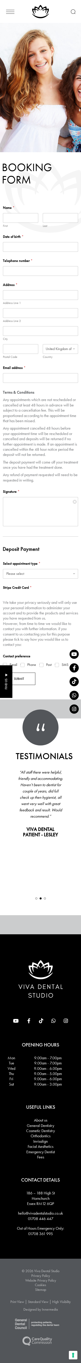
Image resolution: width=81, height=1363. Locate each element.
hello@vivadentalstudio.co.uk (40, 1213)
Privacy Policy (40, 1276)
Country (47, 357)
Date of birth (13, 236)
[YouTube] (74, 654)
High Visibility (61, 1301)
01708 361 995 (40, 1233)
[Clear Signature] (75, 500)
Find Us (6, 684)
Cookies (40, 1285)
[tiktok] (74, 681)
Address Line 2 (12, 321)
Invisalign (40, 1141)
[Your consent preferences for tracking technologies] (73, 1355)
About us (40, 1120)
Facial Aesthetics (40, 1146)
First (5, 226)
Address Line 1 (12, 303)
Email (13, 664)
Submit (19, 679)
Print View (17, 1301)
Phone (31, 664)
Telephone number (18, 261)
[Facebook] (74, 667)
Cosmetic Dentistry (40, 1130)
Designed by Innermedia (40, 1309)
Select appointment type (21, 563)
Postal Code (10, 357)
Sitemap (40, 1289)
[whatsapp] (74, 695)
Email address (14, 368)
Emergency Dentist (40, 1151)
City (5, 339)
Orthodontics (40, 1135)
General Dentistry (40, 1125)
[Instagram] (74, 709)
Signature (11, 491)
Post (49, 664)
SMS (65, 664)
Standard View (38, 1301)
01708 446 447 (40, 1218)
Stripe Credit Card (17, 587)
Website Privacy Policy (40, 1280)
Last (45, 226)
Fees (40, 1157)
